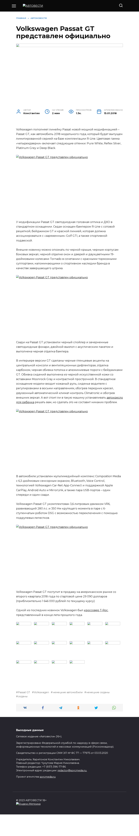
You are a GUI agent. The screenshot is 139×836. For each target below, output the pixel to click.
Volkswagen (41, 692)
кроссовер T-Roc (96, 610)
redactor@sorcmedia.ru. (72, 770)
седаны (22, 696)
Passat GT (24, 692)
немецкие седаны (98, 692)
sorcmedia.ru (48, 776)
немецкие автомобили (67, 692)
